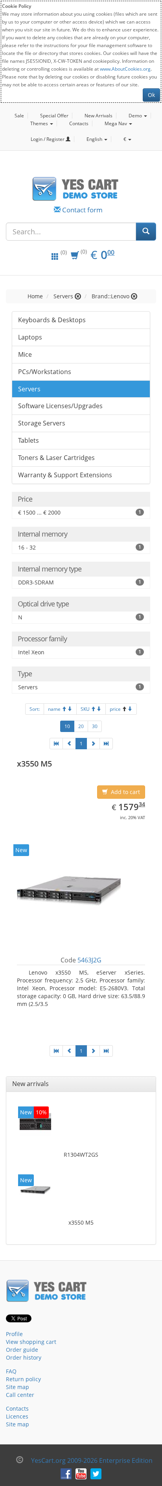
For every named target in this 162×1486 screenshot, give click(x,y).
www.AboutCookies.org (125, 69)
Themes (39, 123)
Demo (136, 116)
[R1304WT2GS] (35, 1123)
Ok (151, 95)
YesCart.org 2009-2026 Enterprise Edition (92, 1460)
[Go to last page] (106, 743)
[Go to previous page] (69, 743)
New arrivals (30, 1083)
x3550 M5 (81, 1222)
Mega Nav (116, 123)
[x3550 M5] (35, 1191)
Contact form (82, 209)
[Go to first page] (56, 743)
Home (35, 296)
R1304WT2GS (81, 1154)
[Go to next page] (93, 743)
